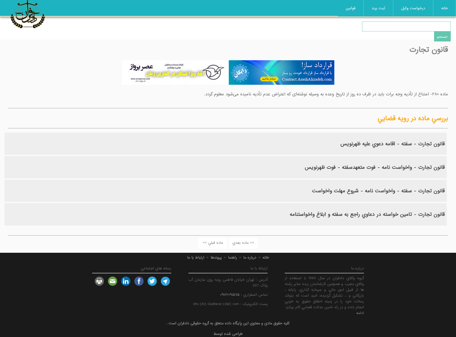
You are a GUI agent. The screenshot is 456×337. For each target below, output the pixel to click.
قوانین (350, 8)
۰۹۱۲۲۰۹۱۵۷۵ (230, 295)
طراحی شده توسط (228, 334)
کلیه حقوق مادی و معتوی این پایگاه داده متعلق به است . (228, 323)
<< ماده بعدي (243, 243)
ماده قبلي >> (213, 243)
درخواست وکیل (413, 8)
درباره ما (249, 257)
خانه (444, 8)
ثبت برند (378, 8)
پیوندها (216, 257)
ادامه (360, 313)
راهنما (232, 257)
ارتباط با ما (195, 257)
